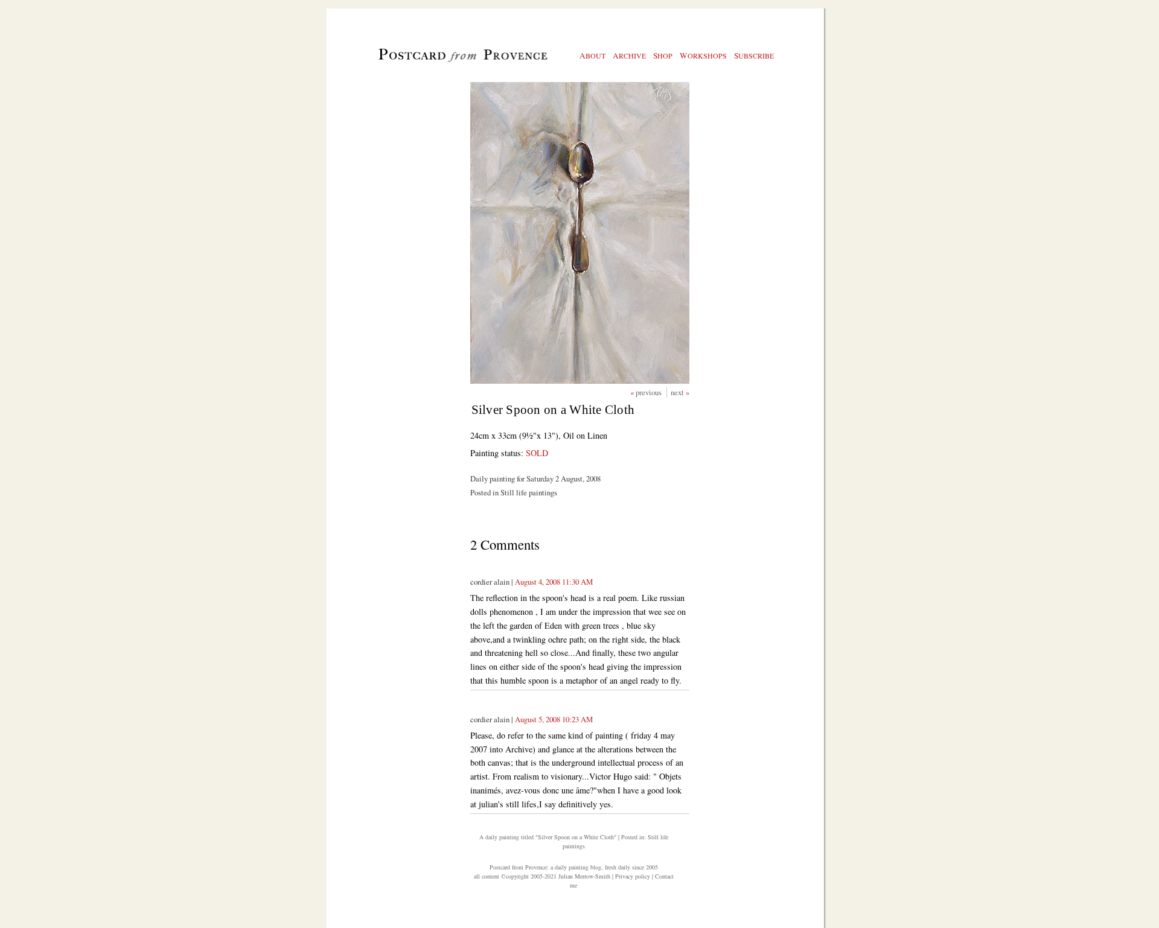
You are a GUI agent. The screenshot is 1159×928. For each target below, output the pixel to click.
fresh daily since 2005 (631, 867)
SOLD (537, 453)
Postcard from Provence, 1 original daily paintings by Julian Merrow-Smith (443, 61)
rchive (629, 55)
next (678, 392)
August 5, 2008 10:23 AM (554, 719)
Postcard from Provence (518, 867)
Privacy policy (632, 876)
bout (592, 55)
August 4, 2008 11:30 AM (554, 581)
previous (649, 392)
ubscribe (754, 55)
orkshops (703, 55)
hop (662, 55)
